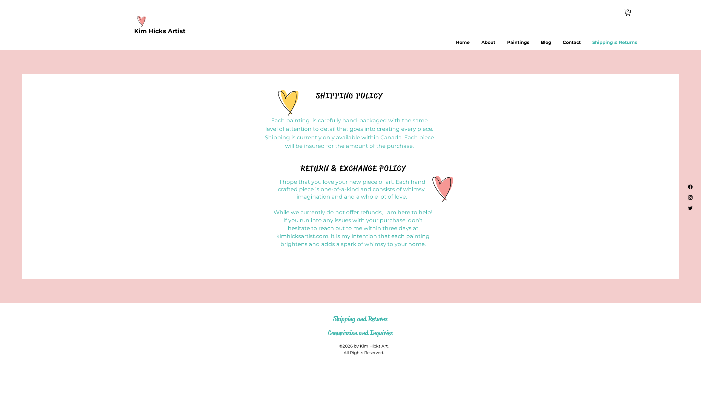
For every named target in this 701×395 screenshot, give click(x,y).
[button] (628, 12)
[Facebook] (690, 187)
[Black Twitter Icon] (690, 208)
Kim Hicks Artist (160, 31)
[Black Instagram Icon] (690, 197)
